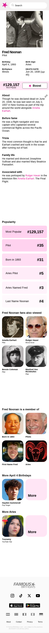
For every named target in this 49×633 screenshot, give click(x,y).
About (8, 622)
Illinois (5, 71)
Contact (19, 622)
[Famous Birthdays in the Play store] (33, 605)
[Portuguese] (16, 614)
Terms (40, 622)
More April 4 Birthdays (16, 475)
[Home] (24, 585)
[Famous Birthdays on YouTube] (37, 595)
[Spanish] (8, 614)
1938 (37, 71)
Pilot (4, 55)
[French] (24, 614)
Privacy (30, 622)
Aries (28, 64)
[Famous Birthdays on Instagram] (11, 596)
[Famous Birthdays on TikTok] (20, 596)
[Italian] (33, 614)
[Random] (40, 14)
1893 (13, 64)
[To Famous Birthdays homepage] (4, 5)
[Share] (9, 14)
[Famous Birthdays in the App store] (16, 605)
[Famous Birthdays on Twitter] (28, 596)
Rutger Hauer (32, 175)
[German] (41, 614)
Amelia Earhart (26, 178)
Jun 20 (29, 71)
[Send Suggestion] (46, 96)
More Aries (9, 511)
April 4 (5, 64)
